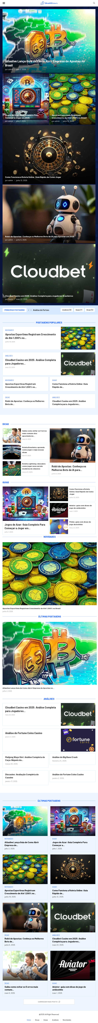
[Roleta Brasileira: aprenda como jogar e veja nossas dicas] (12, 452)
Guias (79, 310)
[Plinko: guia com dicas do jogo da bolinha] (59, 526)
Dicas (90, 310)
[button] (29, 310)
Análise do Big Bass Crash (64, 757)
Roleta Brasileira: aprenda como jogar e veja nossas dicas (33, 449)
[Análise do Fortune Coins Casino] (78, 740)
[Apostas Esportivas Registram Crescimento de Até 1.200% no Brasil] (72, 99)
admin (10, 69)
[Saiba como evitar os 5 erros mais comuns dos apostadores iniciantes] (12, 435)
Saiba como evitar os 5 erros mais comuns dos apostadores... (34, 433)
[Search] (94, 3)
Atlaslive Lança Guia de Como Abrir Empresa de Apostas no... (28, 688)
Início (29, 1020)
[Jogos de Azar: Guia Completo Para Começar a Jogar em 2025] (26, 99)
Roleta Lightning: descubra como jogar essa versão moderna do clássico (33, 466)
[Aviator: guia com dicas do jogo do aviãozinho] (59, 510)
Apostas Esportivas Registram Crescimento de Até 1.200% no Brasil (31, 608)
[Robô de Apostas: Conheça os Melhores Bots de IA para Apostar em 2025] (49, 214)
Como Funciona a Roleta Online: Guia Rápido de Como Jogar (33, 177)
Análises (66, 310)
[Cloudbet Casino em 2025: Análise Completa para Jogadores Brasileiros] (49, 273)
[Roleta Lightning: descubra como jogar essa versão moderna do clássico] (12, 468)
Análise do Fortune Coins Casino (23, 733)
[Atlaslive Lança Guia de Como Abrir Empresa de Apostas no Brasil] (49, 41)
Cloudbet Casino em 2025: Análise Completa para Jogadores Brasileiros (39, 296)
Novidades (50, 536)
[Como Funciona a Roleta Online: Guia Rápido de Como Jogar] (49, 154)
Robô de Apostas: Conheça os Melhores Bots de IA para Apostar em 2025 (39, 236)
